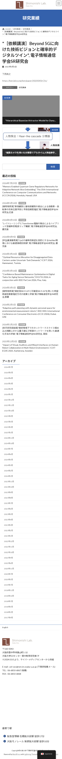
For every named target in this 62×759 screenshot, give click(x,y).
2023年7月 (8, 503)
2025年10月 (9, 411)
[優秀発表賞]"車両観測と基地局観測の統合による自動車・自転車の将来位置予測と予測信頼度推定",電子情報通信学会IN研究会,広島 (30, 209)
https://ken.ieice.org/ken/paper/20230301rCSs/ (24, 80)
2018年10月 (9, 596)
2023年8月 (8, 498)
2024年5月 (8, 460)
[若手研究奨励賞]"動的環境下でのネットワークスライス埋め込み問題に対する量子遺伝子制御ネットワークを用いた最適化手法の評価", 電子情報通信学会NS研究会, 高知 (30, 331)
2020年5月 (8, 579)
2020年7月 (8, 574)
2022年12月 (9, 541)
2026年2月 (8, 389)
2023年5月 (8, 514)
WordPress (16, 754)
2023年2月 (8, 530)
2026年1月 (8, 394)
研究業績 (22, 87)
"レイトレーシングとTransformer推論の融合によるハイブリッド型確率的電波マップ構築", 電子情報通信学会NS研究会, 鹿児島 (30, 226)
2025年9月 (8, 416)
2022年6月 (8, 563)
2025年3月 (8, 427)
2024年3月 (8, 465)
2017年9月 (8, 617)
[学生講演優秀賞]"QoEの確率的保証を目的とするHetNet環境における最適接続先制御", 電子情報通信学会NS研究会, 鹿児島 (30, 243)
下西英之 (6, 74)
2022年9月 (8, 558)
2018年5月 (8, 607)
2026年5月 (8, 373)
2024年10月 (9, 443)
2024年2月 (8, 471)
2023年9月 (8, 492)
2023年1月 (8, 536)
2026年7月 (8, 367)
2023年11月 (9, 481)
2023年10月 (9, 487)
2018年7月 (8, 601)
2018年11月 (9, 590)
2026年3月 (8, 383)
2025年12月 (9, 400)
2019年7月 (8, 585)
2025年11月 (9, 405)
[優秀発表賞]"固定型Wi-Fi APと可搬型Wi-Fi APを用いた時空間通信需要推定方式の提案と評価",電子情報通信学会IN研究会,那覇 (30, 294)
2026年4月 (8, 378)
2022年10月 (9, 552)
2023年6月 (8, 509)
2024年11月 (9, 438)
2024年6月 (8, 454)
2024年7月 (8, 449)
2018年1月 (8, 612)
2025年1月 (8, 432)
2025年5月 (8, 422)
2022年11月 (9, 547)
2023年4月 (8, 520)
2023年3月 (8, 525)
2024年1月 (8, 476)
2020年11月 (9, 568)
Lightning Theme (30, 754)
